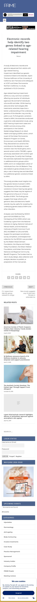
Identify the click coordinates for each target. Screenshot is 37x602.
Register (19, 456)
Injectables (8, 522)
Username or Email (9, 442)
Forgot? (12, 456)
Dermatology (8, 527)
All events (5, 512)
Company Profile (10, 566)
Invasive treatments (11, 542)
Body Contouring (10, 537)
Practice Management (12, 551)
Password (5, 449)
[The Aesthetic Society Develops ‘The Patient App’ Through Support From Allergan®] (18, 374)
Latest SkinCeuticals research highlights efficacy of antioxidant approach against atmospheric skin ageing (18, 416)
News (18, 56)
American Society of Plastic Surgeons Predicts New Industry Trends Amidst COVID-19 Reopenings (17, 328)
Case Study (8, 547)
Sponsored (8, 556)
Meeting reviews (10, 576)
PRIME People (9, 571)
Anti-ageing (8, 532)
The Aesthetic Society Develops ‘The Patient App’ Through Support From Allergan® (17, 387)
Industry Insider (9, 561)
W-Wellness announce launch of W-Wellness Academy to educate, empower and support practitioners (17, 358)
